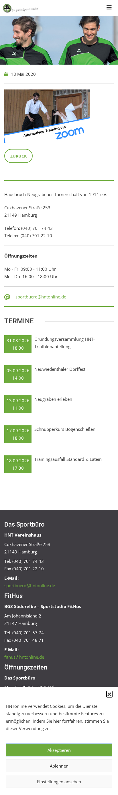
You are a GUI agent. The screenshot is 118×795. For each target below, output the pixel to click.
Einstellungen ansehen (59, 781)
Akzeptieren (59, 750)
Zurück (18, 156)
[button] (109, 694)
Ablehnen (59, 766)
